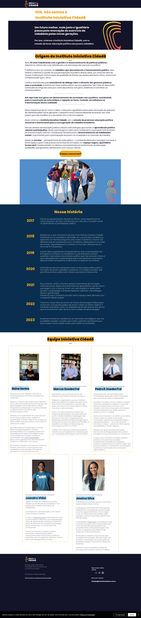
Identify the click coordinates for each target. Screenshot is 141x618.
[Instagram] (96, 573)
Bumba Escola (39, 517)
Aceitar (132, 615)
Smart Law (92, 522)
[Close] (138, 614)
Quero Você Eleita (31, 437)
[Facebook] (99, 573)
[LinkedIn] (103, 573)
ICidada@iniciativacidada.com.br (103, 581)
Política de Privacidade (87, 615)
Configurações (120, 615)
